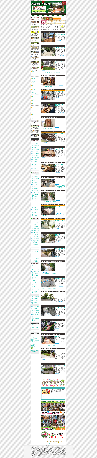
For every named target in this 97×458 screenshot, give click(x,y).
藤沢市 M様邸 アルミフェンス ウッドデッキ (35, 189)
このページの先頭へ (48, 445)
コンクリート (33, 99)
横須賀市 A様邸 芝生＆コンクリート (35, 313)
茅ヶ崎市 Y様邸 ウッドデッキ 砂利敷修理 (35, 241)
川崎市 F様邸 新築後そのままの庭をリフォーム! (35, 299)
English (45, 0)
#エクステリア (58, 330)
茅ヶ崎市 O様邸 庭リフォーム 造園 (35, 232)
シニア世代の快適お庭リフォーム (57, 447)
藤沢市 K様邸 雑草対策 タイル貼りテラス (35, 199)
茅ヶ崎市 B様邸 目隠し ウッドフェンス (35, 248)
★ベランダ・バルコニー (33, 343)
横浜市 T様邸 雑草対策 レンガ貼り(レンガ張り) (35, 286)
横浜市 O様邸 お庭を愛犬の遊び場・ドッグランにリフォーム (35, 270)
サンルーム (58, 452)
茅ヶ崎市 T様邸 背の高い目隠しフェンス (35, 228)
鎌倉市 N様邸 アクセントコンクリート (35, 151)
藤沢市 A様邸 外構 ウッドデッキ (35, 201)
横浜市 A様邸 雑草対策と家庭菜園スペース (35, 267)
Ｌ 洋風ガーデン (33, 117)
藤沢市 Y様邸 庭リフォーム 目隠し (35, 197)
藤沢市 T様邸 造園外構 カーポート (35, 204)
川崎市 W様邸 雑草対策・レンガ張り (35, 303)
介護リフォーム (33, 85)
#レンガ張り (54, 72)
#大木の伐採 (43, 302)
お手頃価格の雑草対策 (38, 450)
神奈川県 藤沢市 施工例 (35, 172)
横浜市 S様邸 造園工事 (34, 291)
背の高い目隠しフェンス (35, 78)
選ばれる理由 (33, 328)
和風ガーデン (37, 453)
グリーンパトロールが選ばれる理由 (35, 449)
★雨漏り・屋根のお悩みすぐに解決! (35, 340)
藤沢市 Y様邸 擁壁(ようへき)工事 (35, 208)
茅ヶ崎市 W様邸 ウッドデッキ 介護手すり (35, 224)
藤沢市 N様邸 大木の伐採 (35, 209)
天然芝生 (33, 100)
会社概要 (33, 324)
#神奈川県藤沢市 (58, 72)
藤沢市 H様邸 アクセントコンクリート (35, 178)
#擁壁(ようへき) (44, 288)
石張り (32, 96)
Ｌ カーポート (33, 111)
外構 (32, 103)
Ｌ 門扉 (32, 110)
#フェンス (51, 72)
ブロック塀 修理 (34, 93)
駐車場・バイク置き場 (63, 452)
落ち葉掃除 (63, 450)
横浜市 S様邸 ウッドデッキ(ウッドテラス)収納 (35, 282)
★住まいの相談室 (33, 346)
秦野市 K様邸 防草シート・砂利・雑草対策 (35, 306)
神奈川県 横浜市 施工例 (35, 263)
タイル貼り (56, 451)
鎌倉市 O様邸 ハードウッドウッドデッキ (35, 153)
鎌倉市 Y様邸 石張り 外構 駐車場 (35, 158)
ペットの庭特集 (39, 447)
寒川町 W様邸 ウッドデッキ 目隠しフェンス (35, 317)
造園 (32, 453)
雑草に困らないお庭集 (39, 448)
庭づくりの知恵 (46, 449)
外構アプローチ (49, 452)
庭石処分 (40, 451)
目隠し (42, 450)
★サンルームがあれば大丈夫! (34, 338)
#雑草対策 (56, 185)
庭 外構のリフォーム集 (51, 449)
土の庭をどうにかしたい (44, 447)
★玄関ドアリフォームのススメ (34, 337)
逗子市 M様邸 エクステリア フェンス (35, 321)
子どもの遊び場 (33, 81)
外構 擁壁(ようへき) (54, 452)
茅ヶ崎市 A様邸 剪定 (34, 260)
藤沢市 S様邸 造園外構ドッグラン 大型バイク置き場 (35, 195)
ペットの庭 (33, 82)
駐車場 (32, 114)
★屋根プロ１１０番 (33, 339)
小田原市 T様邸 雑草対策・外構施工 (35, 319)
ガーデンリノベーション (37, 455)
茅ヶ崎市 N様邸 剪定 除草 (35, 261)
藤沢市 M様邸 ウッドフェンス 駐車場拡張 (35, 186)
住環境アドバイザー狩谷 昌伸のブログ (35, 348)
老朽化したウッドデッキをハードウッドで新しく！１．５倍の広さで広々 (60, 165)
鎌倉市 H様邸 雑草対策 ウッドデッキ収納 (35, 160)
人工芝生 (32, 452)
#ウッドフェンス (44, 128)
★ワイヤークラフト (33, 345)
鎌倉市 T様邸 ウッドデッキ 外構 (35, 147)
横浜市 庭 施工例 (57, 453)
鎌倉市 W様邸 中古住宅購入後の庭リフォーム (35, 143)
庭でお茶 (33, 88)
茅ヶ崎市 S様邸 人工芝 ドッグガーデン (35, 220)
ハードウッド (63, 449)
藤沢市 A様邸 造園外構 (34, 206)
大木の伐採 (33, 92)
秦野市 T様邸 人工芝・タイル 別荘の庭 (35, 310)
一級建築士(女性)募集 (34, 351)
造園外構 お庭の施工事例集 (46, 448)
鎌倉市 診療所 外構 (34, 164)
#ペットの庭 (44, 72)
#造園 (44, 201)
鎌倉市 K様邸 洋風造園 (34, 161)
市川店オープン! (59, 454)
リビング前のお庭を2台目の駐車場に (60, 91)
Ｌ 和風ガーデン (33, 118)
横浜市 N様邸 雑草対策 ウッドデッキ (35, 293)
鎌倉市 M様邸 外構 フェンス (35, 169)
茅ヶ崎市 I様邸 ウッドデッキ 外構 (35, 237)
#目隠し (47, 128)
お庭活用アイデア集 (33, 448)
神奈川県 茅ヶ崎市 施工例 (35, 218)
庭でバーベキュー (34, 89)
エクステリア (33, 107)
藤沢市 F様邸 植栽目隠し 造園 (35, 202)
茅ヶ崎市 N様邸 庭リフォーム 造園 (35, 234)
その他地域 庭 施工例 (62, 453)
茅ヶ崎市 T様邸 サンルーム (35, 251)
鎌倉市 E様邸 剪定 (34, 168)
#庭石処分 (43, 86)
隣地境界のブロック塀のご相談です (60, 278)
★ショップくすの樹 (33, 344)
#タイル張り (62, 214)
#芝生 (42, 72)
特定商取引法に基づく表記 (35, 327)
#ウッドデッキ (46, 86)
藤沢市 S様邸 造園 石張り (35, 215)
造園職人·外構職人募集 (34, 350)
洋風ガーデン (34, 453)
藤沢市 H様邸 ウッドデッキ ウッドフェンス (35, 176)
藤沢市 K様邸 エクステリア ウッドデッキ (35, 212)
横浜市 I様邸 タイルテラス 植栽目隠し (35, 289)
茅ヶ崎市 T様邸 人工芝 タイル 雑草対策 (35, 222)
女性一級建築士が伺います (62, 448)
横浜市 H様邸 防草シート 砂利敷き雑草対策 (35, 274)
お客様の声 (42, 449)
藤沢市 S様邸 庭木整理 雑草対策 (35, 174)
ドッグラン (51, 450)
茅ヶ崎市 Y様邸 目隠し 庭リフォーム (35, 246)
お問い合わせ (33, 331)
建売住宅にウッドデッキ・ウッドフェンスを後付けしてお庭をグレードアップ (60, 34)
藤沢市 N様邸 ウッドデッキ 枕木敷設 (35, 184)
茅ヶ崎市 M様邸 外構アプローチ (35, 253)
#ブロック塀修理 (48, 288)
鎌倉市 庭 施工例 (42, 453)
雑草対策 (35, 447)
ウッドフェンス (33, 450)
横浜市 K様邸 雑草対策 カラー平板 (35, 278)
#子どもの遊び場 (48, 72)
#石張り (49, 201)
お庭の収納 (33, 71)
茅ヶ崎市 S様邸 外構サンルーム (35, 243)
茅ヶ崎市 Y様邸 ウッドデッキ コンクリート (35, 226)
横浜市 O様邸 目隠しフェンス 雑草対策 (35, 265)
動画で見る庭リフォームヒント (54, 448)
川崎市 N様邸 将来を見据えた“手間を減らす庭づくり (35, 296)
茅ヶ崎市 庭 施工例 (52, 453)
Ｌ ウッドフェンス (33, 74)
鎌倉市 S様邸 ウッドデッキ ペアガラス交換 (35, 155)
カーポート (45, 452)
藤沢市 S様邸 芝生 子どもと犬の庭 (35, 180)
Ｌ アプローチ (33, 104)
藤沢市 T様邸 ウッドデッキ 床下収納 (35, 191)
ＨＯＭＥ (32, 447)
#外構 (59, 186)
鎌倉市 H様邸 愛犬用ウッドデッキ (35, 145)
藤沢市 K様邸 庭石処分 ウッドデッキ (35, 182)
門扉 (42, 452)
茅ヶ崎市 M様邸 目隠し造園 (35, 244)
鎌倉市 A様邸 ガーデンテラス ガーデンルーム (35, 149)
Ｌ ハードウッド (33, 75)
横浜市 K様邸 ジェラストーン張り (35, 276)
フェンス (41, 452)
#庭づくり (57, 187)
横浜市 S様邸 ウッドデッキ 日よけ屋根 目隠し (35, 280)
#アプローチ (46, 345)
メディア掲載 (33, 454)
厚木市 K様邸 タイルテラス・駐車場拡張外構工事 (35, 308)
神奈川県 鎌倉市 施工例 (35, 140)
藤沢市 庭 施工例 (47, 453)
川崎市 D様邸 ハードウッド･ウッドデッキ (35, 301)
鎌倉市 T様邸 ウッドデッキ (35, 165)
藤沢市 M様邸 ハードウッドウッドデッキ (35, 193)
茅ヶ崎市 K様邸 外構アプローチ (35, 255)
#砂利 (48, 273)
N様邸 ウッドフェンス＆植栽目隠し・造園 (35, 315)
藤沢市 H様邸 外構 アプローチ (35, 214)
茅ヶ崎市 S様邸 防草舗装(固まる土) (35, 239)
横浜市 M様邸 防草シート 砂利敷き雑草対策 (35, 272)
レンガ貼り (51, 451)
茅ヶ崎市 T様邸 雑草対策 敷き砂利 (35, 258)
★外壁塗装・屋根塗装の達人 (34, 341)
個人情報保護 (43, 454)
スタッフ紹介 (37, 454)
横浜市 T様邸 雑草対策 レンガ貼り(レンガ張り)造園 (35, 284)
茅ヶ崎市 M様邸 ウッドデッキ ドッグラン (35, 230)
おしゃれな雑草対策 (50, 447)
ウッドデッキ (59, 449)
